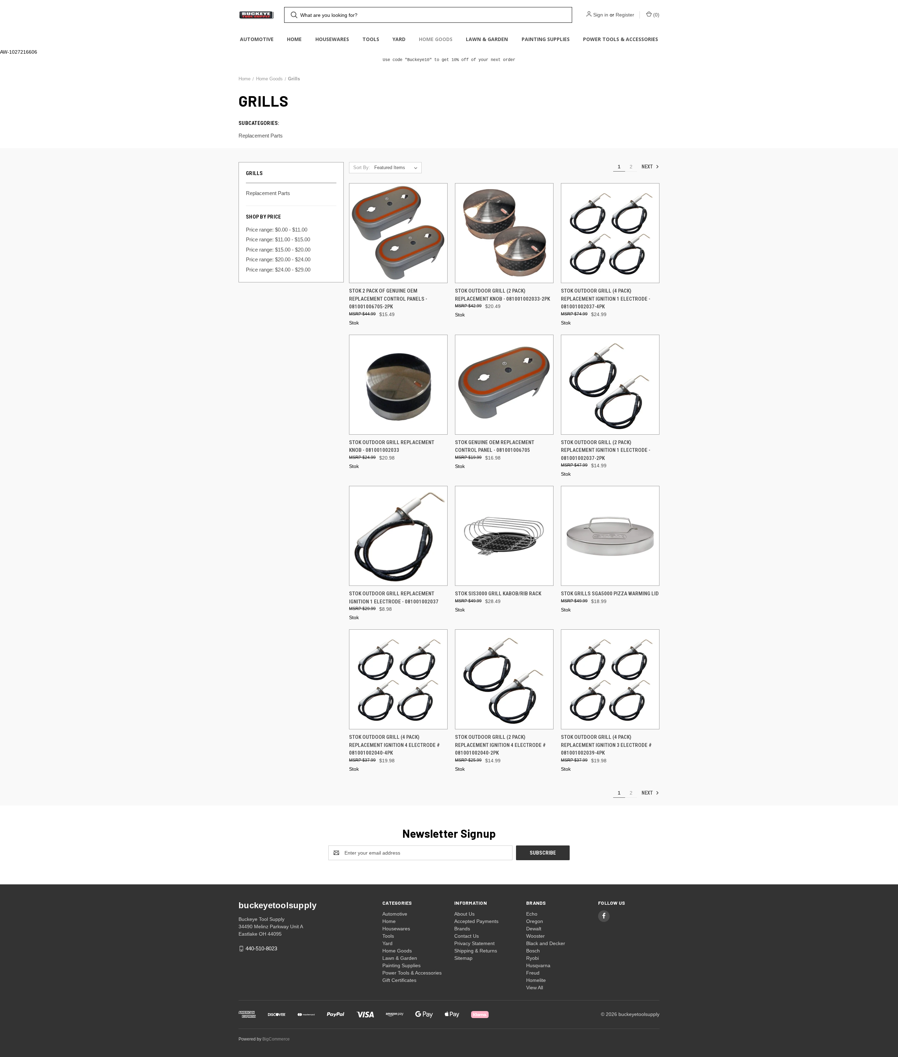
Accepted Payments (476, 921)
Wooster (535, 936)
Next (648, 166)
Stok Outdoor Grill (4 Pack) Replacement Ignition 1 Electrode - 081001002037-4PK (605, 299)
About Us (464, 914)
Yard (399, 39)
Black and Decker (545, 943)
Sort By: (361, 167)
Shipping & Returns (475, 951)
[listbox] (397, 167)
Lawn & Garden (487, 39)
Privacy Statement (474, 943)
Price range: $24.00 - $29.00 (278, 270)
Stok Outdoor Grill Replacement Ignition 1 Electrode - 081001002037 (393, 597)
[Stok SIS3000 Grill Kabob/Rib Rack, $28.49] (504, 535)
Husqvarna (538, 965)
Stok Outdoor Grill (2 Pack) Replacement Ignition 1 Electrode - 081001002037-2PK (605, 450)
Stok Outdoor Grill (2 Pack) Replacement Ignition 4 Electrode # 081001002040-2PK (500, 745)
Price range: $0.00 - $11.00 (276, 230)
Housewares (332, 39)
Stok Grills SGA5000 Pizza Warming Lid (610, 593)
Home (294, 39)
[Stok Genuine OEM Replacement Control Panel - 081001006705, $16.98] (504, 384)
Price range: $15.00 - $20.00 (278, 250)
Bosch (533, 951)
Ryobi (532, 958)
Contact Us (466, 936)
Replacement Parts (268, 193)
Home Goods (436, 39)
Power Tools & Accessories (620, 39)
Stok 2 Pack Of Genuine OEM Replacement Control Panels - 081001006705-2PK (388, 299)
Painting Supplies (546, 39)
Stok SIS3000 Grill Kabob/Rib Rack (498, 593)
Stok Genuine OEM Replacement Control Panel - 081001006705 (494, 446)
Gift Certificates (399, 980)
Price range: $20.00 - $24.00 (278, 259)
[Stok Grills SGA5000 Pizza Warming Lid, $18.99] (610, 535)
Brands (462, 928)
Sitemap (463, 958)
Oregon (534, 921)
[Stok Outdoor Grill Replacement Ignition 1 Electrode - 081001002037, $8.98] (398, 535)
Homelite (536, 980)
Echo (531, 914)
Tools (370, 39)
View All (534, 987)
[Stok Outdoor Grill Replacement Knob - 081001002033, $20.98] (398, 384)
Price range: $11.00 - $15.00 (278, 239)
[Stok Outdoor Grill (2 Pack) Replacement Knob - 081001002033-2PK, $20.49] (504, 233)
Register (625, 15)
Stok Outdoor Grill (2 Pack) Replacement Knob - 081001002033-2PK (502, 295)
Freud (533, 973)
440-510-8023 (261, 948)
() (655, 15)
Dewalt (533, 928)
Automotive (257, 39)
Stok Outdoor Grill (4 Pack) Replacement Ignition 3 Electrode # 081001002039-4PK (606, 745)
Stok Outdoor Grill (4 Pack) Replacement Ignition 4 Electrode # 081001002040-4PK (394, 745)
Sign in (600, 15)
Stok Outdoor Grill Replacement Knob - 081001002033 (391, 446)
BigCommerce (276, 1039)
